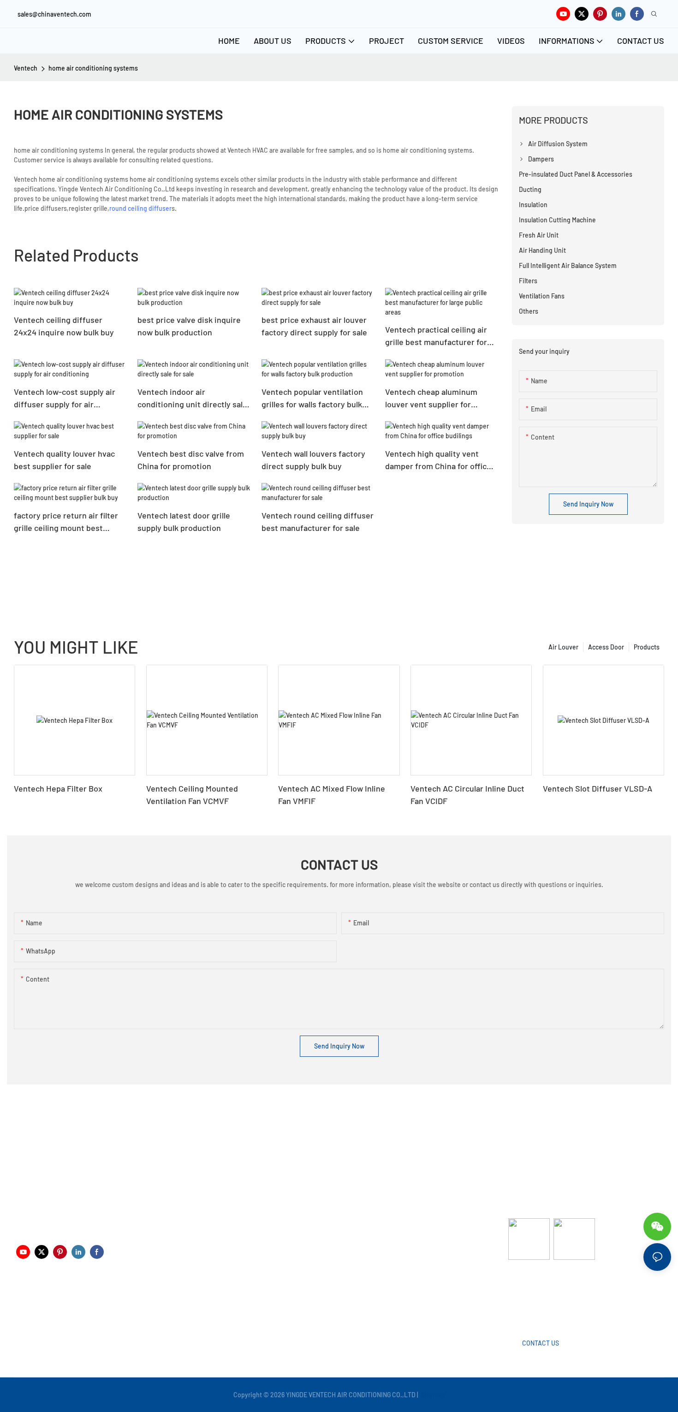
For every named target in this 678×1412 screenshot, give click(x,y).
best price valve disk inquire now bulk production (189, 326)
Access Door (606, 647)
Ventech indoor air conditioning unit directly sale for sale (192, 399)
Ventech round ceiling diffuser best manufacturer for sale (318, 521)
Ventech (25, 68)
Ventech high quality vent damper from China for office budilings (438, 460)
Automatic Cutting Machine (547, 1296)
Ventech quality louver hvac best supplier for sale (64, 459)
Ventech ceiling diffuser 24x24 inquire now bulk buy (64, 326)
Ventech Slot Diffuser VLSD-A (597, 788)
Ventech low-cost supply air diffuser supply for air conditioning (64, 399)
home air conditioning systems (93, 68)
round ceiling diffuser (140, 208)
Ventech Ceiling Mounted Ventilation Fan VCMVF (192, 794)
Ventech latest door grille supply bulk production (183, 521)
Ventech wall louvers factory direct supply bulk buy (313, 459)
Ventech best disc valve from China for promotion (190, 459)
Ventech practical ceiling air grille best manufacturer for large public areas (436, 336)
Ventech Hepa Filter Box (58, 788)
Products (647, 647)
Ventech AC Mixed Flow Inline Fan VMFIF (331, 794)
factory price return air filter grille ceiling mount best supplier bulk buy (66, 522)
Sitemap (432, 1395)
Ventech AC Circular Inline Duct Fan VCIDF (467, 794)
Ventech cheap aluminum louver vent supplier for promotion (431, 399)
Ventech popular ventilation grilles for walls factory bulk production (312, 399)
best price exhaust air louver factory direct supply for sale (314, 326)
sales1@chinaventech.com (342, 1303)
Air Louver (563, 647)
